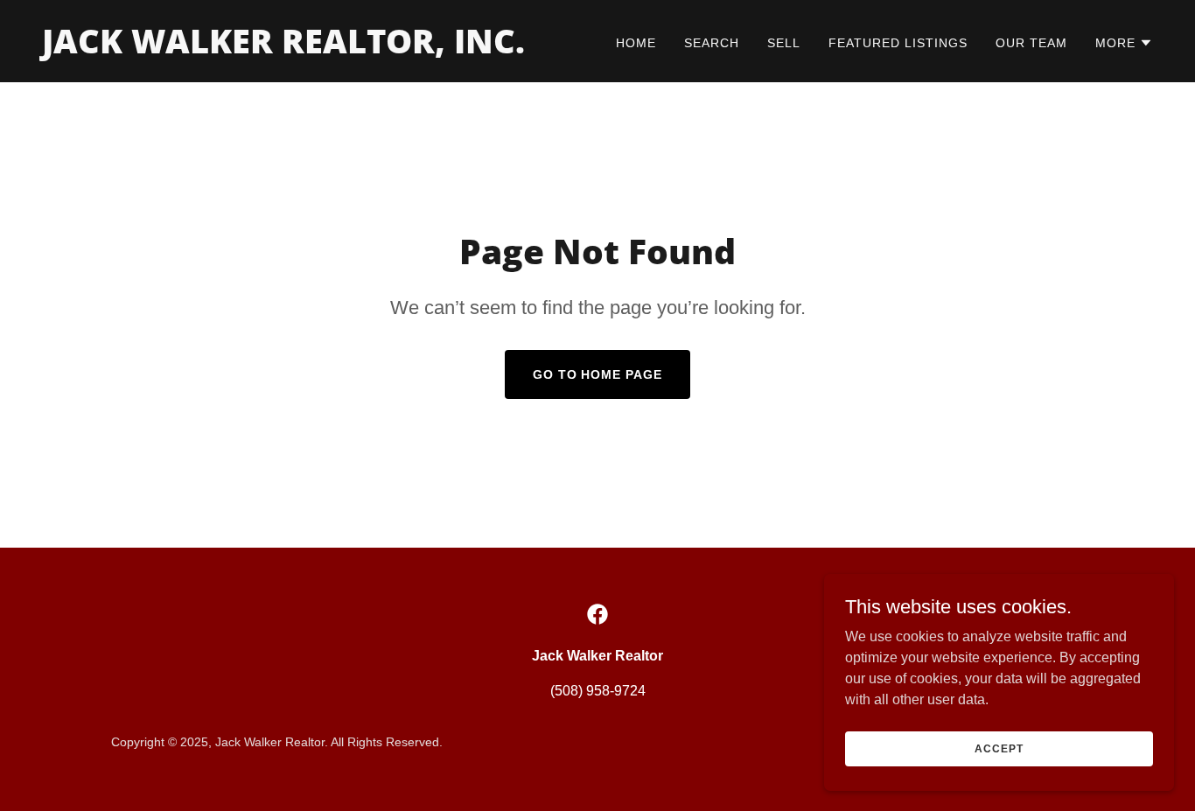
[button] (1124, 42)
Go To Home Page (598, 374)
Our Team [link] (1031, 43)
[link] (283, 48)
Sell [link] (783, 43)
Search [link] (711, 43)
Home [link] (636, 43)
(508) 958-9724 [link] (598, 690)
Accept (999, 748)
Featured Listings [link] (898, 43)
